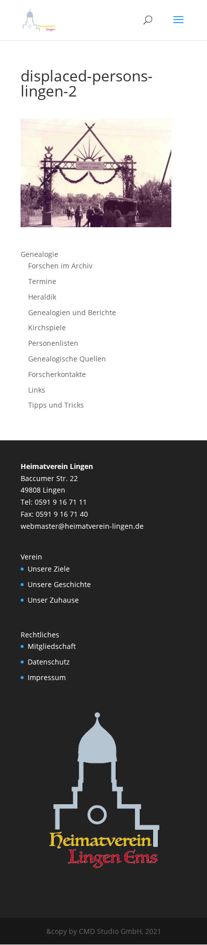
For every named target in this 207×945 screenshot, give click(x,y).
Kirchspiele (47, 327)
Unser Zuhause (53, 600)
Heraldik (42, 297)
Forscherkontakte (57, 374)
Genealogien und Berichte (72, 312)
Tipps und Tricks (56, 405)
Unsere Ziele (49, 569)
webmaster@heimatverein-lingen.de (82, 526)
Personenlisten (53, 343)
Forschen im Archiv (60, 265)
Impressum (47, 677)
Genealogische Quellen (67, 358)
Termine (42, 281)
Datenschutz (49, 662)
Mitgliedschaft (52, 646)
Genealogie (39, 254)
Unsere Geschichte (59, 584)
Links (36, 390)
